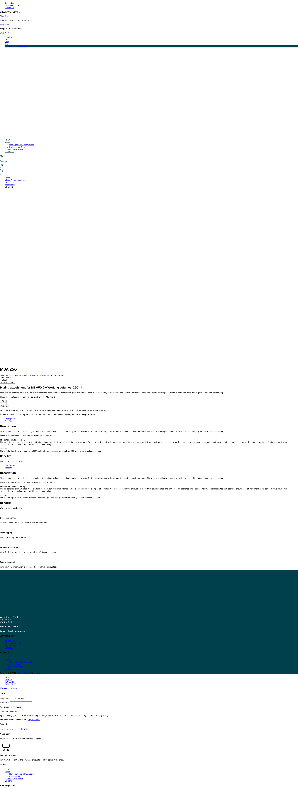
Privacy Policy (102, 715)
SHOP (7, 142)
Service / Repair (12, 645)
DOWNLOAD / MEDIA (14, 149)
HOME (7, 140)
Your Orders (10, 641)
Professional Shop (17, 147)
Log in (19, 707)
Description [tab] (10, 419)
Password (5, 702)
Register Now (34, 720)
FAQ (6, 39)
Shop (7, 41)
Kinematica (9, 3)
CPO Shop (9, 8)
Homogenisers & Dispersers (21, 145)
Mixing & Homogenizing (15, 180)
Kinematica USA (12, 5)
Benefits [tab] (8, 421)
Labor (7, 182)
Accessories (10, 185)
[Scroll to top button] (293, 784)
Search (24, 729)
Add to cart (4, 406)
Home (7, 178)
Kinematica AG (23, 673)
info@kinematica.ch (16, 631)
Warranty (9, 648)
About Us (9, 37)
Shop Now (4, 16)
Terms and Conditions (14, 643)
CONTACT (9, 152)
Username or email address (13, 698)
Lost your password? (9, 711)
